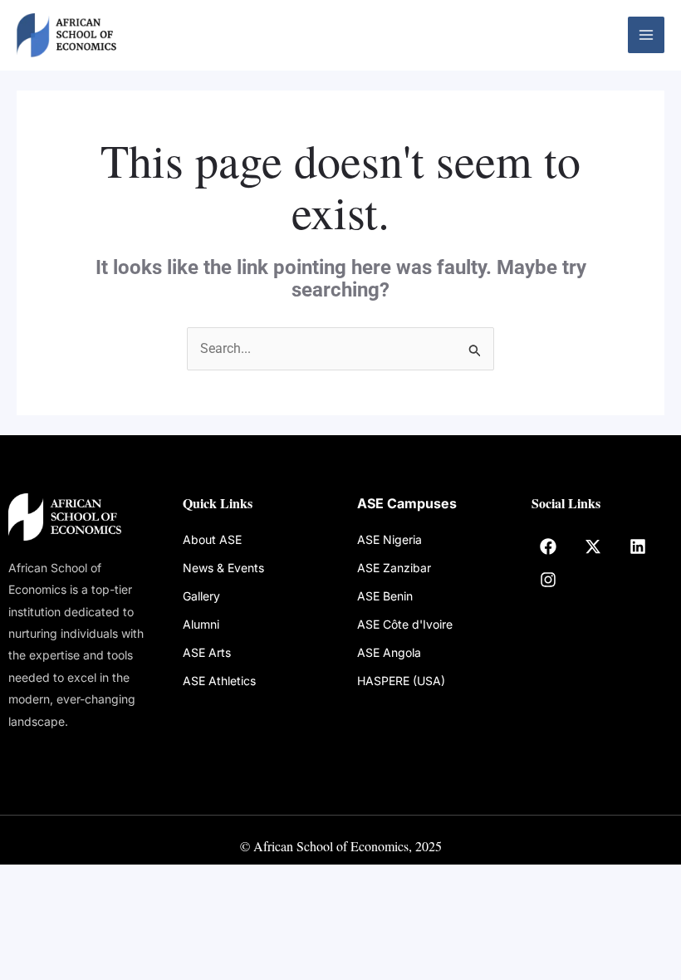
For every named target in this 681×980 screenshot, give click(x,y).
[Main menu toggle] (646, 35)
